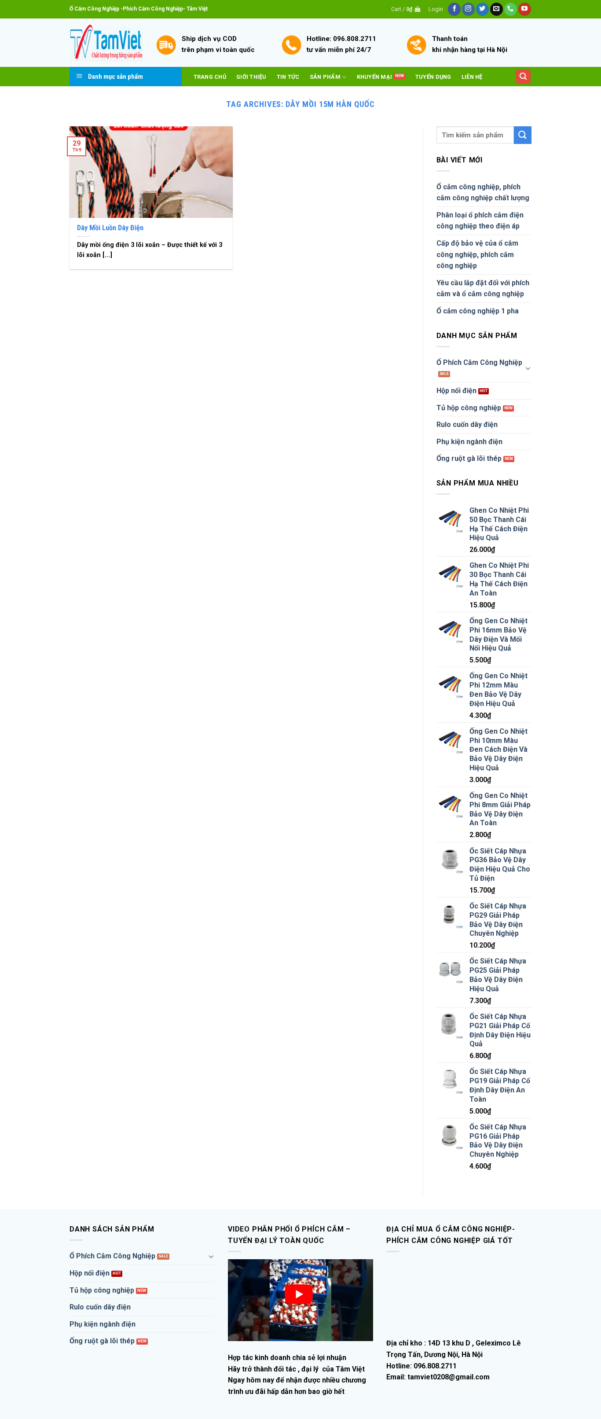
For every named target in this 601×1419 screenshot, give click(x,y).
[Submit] (522, 134)
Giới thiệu (251, 77)
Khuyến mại (374, 77)
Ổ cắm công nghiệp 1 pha (477, 311)
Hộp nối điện (456, 390)
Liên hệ (472, 77)
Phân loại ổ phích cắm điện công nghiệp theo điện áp (480, 221)
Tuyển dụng (433, 77)
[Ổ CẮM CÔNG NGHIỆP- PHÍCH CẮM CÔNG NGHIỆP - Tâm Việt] (106, 43)
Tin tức (288, 77)
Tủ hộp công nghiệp (468, 408)
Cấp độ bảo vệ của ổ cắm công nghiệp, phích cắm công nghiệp (477, 254)
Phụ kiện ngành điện (469, 441)
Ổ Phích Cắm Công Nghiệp (479, 362)
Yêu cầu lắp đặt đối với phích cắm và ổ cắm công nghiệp (482, 288)
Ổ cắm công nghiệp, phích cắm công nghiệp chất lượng (482, 192)
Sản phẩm (325, 77)
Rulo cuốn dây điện (467, 424)
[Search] (523, 77)
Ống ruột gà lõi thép (469, 458)
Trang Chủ (210, 77)
